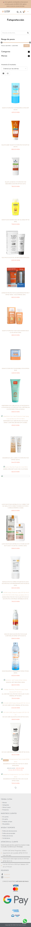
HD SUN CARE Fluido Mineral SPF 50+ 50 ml (15, 705)
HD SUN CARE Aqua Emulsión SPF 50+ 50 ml (15, 716)
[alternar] (29, 52)
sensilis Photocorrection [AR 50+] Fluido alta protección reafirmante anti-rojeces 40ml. (15, 583)
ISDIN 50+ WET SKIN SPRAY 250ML (15, 682)
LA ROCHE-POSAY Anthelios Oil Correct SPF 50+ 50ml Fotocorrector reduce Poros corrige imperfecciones (15, 506)
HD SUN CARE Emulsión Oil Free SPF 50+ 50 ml (15, 752)
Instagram (7, 877)
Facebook (7, 874)
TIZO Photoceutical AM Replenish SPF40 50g (15, 257)
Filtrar (26, 45)
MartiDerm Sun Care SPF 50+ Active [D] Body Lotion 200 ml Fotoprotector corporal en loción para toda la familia (15, 407)
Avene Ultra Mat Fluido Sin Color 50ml (15, 469)
